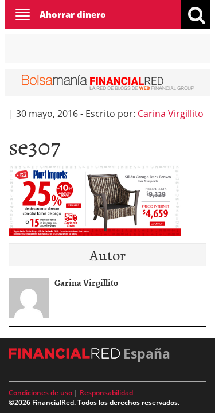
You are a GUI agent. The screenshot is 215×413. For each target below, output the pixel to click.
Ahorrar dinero (73, 14)
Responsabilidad (106, 393)
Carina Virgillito (171, 113)
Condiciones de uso (40, 393)
